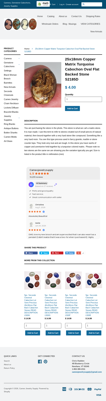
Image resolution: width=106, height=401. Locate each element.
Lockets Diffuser (11, 108)
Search (7, 361)
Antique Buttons (11, 128)
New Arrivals (96, 31)
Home (40, 16)
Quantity (69, 94)
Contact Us (76, 16)
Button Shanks (10, 133)
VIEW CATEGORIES (90, 24)
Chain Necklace (11, 103)
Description (31, 121)
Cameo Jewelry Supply (28, 389)
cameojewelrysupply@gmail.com (87, 372)
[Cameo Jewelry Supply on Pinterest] (45, 361)
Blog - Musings (69, 24)
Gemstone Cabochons (9, 65)
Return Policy (9, 368)
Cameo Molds (10, 137)
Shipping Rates (93, 16)
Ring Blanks (9, 124)
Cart (53, 4)
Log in (62, 4)
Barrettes (8, 83)
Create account (72, 4)
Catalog (50, 16)
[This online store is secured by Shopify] (43, 6)
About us (63, 16)
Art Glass (8, 141)
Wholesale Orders (50, 24)
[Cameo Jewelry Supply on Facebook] (40, 361)
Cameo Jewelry (11, 99)
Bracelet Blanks (11, 112)
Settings (7, 71)
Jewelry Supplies (8, 118)
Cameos (8, 58)
